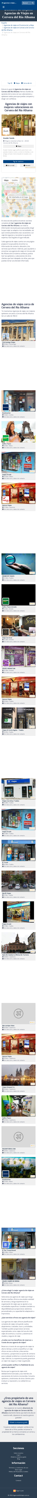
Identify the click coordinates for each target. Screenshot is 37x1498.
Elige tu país (20, 1491)
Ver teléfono (19, 162)
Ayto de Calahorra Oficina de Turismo (15, 955)
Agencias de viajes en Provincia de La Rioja (19, 25)
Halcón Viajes (7, 505)
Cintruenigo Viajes (8, 342)
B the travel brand (9, 1250)
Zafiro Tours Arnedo (9, 607)
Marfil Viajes (6, 893)
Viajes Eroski (6, 475)
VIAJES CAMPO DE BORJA (10, 1281)
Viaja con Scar (7, 638)
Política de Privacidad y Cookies (18, 1471)
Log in (18, 1455)
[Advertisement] (18, 56)
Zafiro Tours (6, 444)
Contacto (18, 1480)
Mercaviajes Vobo (8, 1026)
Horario (27, 165)
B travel (5, 863)
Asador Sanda (8, 138)
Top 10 (9, 83)
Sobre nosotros (18, 1453)
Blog (18, 1459)
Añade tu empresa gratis (18, 1422)
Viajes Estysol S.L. (8, 1087)
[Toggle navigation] (4, 7)
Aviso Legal (18, 1470)
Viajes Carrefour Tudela (10, 801)
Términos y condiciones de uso (18, 1468)
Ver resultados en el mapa (18, 197)
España (4, 23)
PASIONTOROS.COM (8, 1149)
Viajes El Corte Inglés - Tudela (12, 730)
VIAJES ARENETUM (8, 669)
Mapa (19, 146)
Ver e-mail (10, 165)
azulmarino (6, 413)
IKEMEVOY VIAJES (8, 576)
